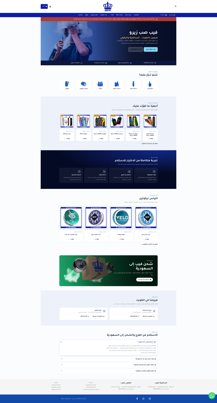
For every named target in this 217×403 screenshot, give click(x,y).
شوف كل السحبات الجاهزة (150, 143)
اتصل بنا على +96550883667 (161, 389)
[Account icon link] (50, 6)
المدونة (91, 382)
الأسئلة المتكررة (56, 385)
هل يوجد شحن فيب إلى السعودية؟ (145, 359)
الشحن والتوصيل (56, 387)
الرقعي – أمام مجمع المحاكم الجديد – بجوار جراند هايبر (126, 387)
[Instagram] (150, 399)
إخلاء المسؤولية (56, 389)
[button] (175, 7)
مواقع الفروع (134, 49)
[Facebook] (137, 399)
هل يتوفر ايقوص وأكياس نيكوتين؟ (146, 371)
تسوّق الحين (149, 49)
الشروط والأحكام (91, 387)
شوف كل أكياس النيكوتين (150, 244)
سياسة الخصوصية (91, 385)
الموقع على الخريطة (148, 316)
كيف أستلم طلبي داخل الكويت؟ (147, 342)
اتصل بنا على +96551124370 (126, 389)
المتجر (56, 382)
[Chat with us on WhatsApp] (212, 395)
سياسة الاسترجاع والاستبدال (91, 389)
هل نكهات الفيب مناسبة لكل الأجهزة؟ (145, 365)
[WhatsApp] (143, 399)
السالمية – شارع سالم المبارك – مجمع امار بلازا (161, 387)
